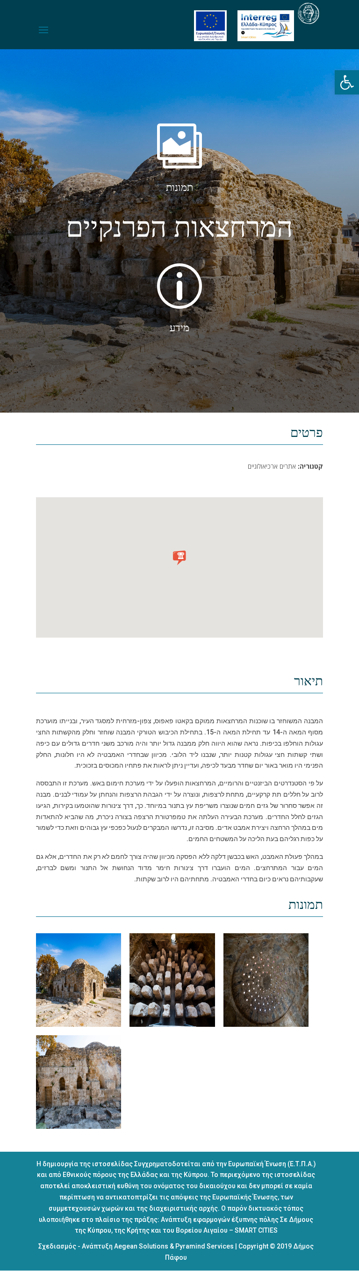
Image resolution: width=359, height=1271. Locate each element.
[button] (347, 82)
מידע (179, 328)
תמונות (179, 188)
